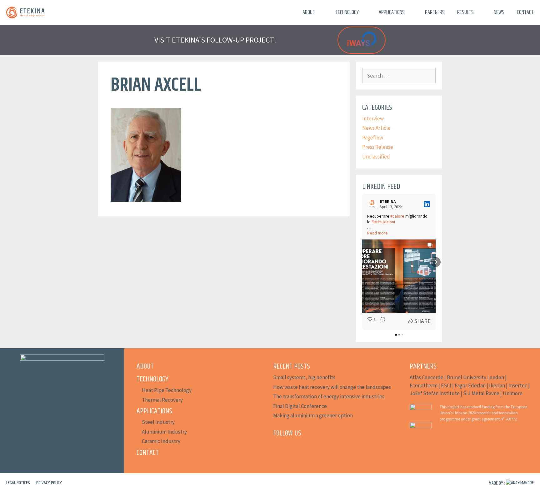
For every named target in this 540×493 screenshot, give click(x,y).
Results (465, 12)
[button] (362, 262)
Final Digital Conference (300, 406)
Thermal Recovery (162, 399)
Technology (347, 12)
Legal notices (18, 482)
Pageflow (372, 137)
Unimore (512, 393)
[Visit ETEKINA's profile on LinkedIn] (373, 204)
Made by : (497, 483)
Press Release (377, 146)
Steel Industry (158, 422)
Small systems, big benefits (304, 377)
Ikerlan (497, 385)
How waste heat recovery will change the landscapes (332, 387)
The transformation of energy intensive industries (328, 396)
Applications (392, 12)
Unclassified (376, 156)
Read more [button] (377, 233)
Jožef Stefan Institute (435, 393)
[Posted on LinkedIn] (427, 204)
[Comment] (381, 321)
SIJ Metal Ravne (481, 393)
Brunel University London (475, 377)
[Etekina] (25, 12)
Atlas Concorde (426, 377)
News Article (376, 127)
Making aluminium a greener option (313, 415)
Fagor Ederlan (470, 385)
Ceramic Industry (161, 441)
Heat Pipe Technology (167, 390)
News (499, 12)
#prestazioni (383, 221)
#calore (397, 216)
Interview (373, 118)
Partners (435, 12)
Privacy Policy (49, 482)
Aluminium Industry (164, 431)
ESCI (446, 385)
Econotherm (424, 385)
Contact (525, 12)
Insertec (517, 385)
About (308, 12)
